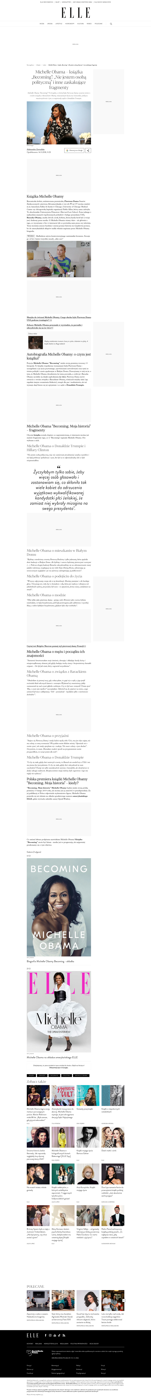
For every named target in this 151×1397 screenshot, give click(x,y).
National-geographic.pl (58, 1373)
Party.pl (29, 1365)
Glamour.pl (30, 1369)
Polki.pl (78, 1365)
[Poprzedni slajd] (27, 1300)
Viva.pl (103, 1365)
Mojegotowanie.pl (56, 1369)
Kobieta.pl (79, 1369)
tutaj (42, 1394)
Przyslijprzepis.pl (81, 1373)
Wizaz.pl (103, 1369)
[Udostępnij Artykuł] (88, 150)
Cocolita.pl (30, 1373)
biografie (54, 1075)
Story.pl (103, 1373)
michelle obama (81, 1075)
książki (31, 1075)
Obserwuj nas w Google (76, 150)
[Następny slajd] (123, 1300)
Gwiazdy (42, 1075)
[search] (111, 23)
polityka (66, 1075)
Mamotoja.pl (55, 1365)
